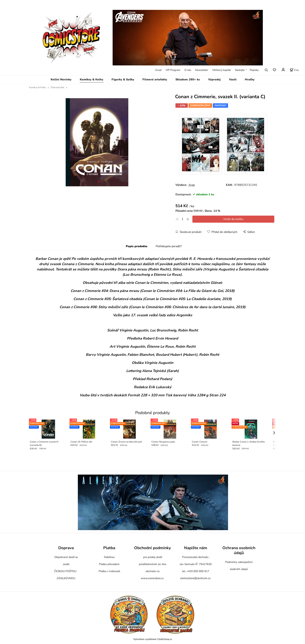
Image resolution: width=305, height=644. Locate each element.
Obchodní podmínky (152, 548)
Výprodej (214, 79)
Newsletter (201, 70)
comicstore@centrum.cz (195, 578)
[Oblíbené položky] (274, 70)
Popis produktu (136, 246)
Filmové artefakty (154, 79)
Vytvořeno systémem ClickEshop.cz (152, 639)
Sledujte (240, 70)
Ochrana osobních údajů (238, 550)
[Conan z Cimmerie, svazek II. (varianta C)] (97, 142)
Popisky (254, 70)
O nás (187, 70)
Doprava (66, 548)
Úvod (158, 70)
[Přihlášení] (283, 70)
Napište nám (195, 548)
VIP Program (173, 70)
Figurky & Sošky (123, 79)
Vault (233, 79)
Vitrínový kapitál (221, 70)
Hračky (250, 79)
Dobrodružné (57, 87)
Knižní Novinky (61, 79)
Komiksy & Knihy (91, 79)
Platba (109, 548)
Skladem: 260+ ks (187, 79)
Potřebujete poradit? (169, 246)
